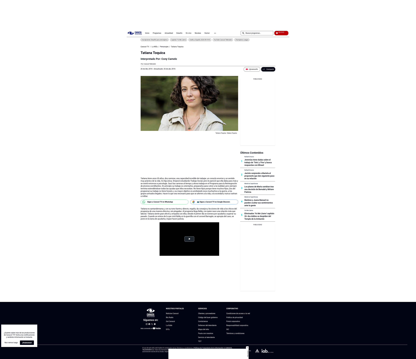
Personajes (164, 47)
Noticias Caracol (172, 313)
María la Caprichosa (251, 183)
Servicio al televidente (206, 337)
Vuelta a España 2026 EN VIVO (199, 40)
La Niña (155, 47)
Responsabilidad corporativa (237, 325)
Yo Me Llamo (248, 210)
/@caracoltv (253, 69)
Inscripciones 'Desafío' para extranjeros (155, 40)
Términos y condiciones (235, 333)
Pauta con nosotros (205, 333)
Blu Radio (169, 317)
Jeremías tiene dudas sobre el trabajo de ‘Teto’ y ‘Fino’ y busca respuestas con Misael (258, 162)
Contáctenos (203, 321)
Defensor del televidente (207, 325)
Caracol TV (145, 47)
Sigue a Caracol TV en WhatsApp (160, 202)
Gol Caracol (170, 321)
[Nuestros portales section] (184, 309)
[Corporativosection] (249, 309)
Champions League (241, 40)
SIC (227, 329)
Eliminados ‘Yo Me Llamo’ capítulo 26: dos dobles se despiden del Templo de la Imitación (259, 216)
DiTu (168, 329)
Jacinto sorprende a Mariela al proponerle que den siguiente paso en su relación (259, 176)
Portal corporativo (233, 321)
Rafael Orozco (249, 157)
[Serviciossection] (217, 309)
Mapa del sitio (203, 329)
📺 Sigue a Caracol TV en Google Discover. (213, 202)
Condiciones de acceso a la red (238, 313)
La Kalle (169, 325)
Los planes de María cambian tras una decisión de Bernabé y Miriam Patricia (259, 189)
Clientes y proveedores (206, 313)
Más (215, 33)
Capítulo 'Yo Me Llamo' (178, 40)
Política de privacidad (234, 317)
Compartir (270, 69)
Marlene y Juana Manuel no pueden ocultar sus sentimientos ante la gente (258, 203)
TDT (200, 341)
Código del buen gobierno (208, 317)
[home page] (135, 33)
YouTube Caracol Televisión (223, 40)
